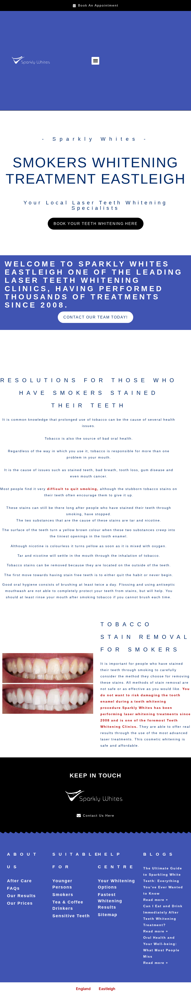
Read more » (155, 900)
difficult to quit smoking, (73, 489)
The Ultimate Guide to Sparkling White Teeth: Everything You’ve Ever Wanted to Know (163, 880)
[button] (95, 61)
